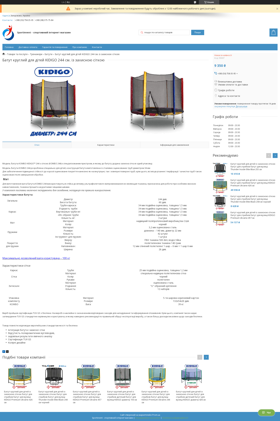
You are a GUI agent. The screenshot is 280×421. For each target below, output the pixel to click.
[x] (7, 352)
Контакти (97, 47)
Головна (9, 47)
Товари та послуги (17, 54)
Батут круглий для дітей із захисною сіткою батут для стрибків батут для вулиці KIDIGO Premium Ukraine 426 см (18, 397)
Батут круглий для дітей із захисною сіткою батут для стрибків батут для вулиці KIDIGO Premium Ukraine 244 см (156, 397)
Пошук (197, 32)
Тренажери (36, 54)
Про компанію (79, 47)
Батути (48, 54)
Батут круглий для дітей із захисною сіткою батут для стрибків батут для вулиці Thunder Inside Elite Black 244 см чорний (53, 397)
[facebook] (3, 352)
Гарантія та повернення (54, 47)
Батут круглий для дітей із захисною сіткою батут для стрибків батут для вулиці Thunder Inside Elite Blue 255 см (253, 167)
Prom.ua (156, 415)
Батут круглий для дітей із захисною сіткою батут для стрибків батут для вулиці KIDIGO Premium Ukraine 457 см (87, 397)
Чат (269, 412)
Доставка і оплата (27, 47)
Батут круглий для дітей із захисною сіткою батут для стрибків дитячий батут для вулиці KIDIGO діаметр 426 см (191, 395)
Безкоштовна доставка (230, 81)
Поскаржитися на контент (147, 417)
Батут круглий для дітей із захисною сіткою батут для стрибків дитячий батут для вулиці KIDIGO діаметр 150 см (122, 395)
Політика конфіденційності (175, 417)
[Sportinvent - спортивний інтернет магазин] (8, 32)
